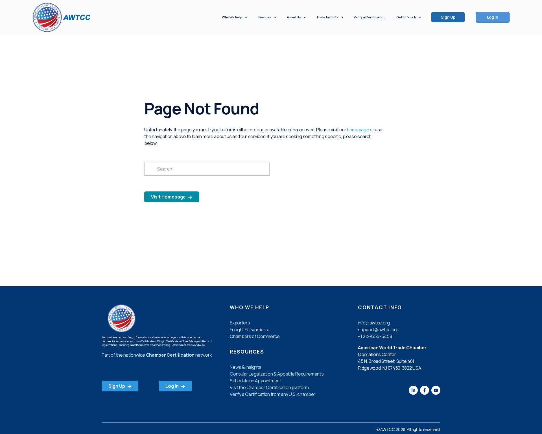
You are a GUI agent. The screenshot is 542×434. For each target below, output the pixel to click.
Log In (492, 17)
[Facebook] (424, 390)
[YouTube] (435, 390)
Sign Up (448, 17)
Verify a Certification (369, 17)
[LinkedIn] (413, 390)
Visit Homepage (169, 197)
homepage (358, 130)
